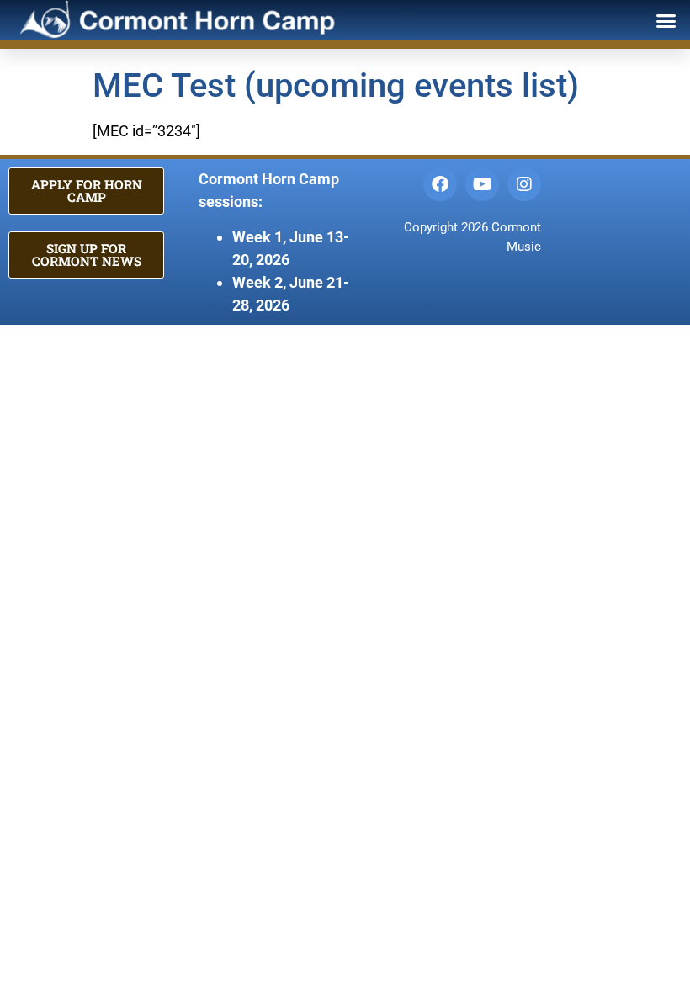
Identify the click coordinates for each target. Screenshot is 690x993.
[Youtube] (482, 184)
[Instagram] (524, 184)
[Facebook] (440, 184)
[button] (666, 20)
